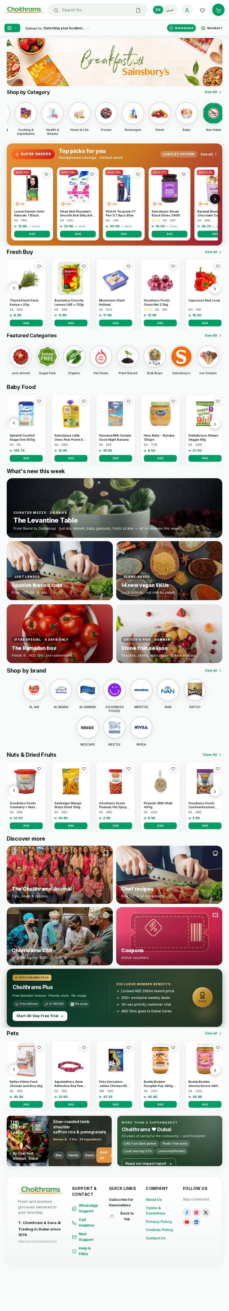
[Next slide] (215, 62)
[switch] (164, 10)
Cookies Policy (159, 1229)
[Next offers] (215, 199)
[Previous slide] (14, 62)
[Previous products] (14, 289)
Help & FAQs (85, 1251)
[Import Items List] (138, 9)
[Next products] (215, 289)
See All (211, 91)
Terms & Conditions (156, 1211)
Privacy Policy (159, 1221)
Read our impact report (145, 1163)
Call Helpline (86, 1222)
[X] (206, 1212)
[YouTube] (187, 1222)
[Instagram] (196, 1212)
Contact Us (156, 1238)
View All (210, 754)
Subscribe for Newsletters (121, 1202)
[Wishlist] (202, 9)
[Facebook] (187, 1212)
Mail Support (86, 1237)
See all (207, 154)
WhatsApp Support (88, 1208)
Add (32, 233)
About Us (154, 1199)
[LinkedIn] (196, 1222)
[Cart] (218, 10)
